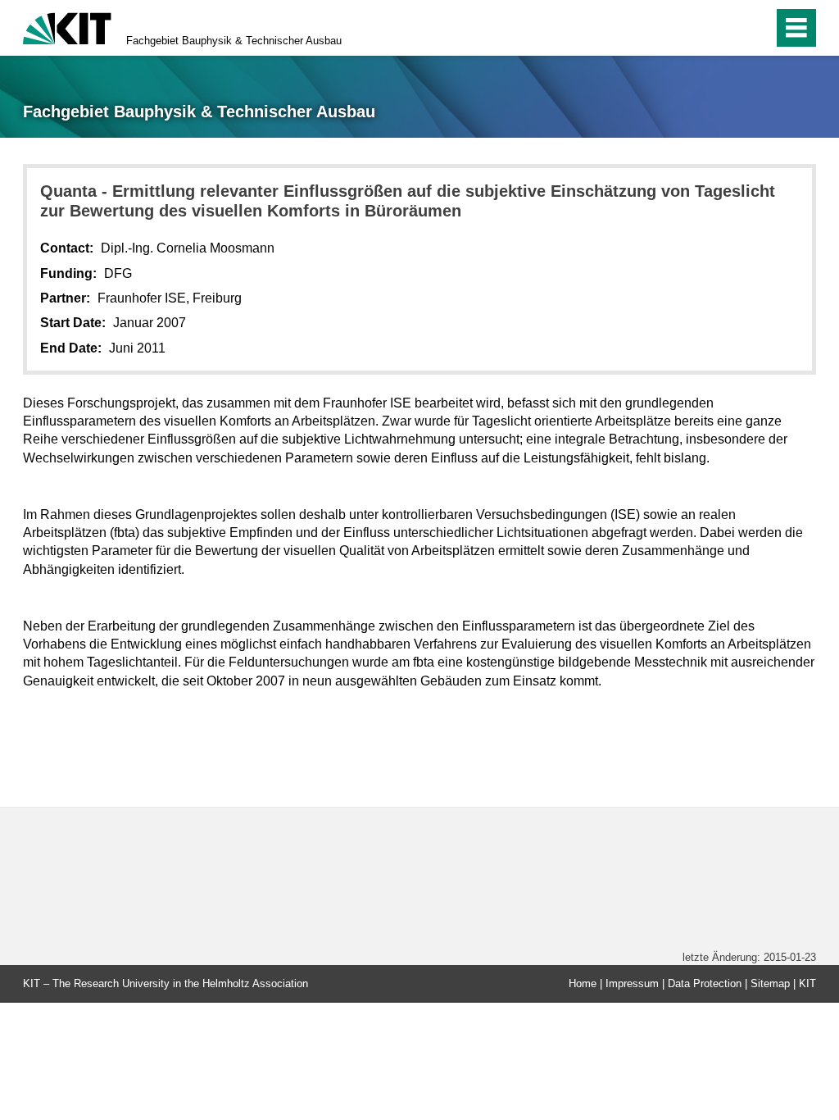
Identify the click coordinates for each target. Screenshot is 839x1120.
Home (582, 983)
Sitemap (770, 983)
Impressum (632, 983)
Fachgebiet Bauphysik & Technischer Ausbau (234, 40)
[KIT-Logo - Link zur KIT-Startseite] (67, 26)
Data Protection (704, 983)
